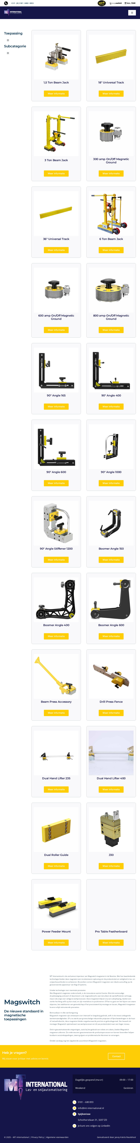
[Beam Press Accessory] (56, 655)
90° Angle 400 (111, 395)
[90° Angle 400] (111, 349)
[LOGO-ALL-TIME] (129, 3)
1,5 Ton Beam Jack (56, 82)
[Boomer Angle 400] (56, 579)
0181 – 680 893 (85, 1102)
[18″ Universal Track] (111, 36)
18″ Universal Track (111, 82)
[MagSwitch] (116, 3)
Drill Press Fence (111, 701)
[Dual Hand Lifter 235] (56, 732)
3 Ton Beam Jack (56, 160)
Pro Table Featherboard (111, 931)
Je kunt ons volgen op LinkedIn (94, 1125)
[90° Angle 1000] (111, 425)
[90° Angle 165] (56, 349)
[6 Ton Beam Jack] (111, 192)
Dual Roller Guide (56, 855)
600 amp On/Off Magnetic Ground (56, 317)
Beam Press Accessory (56, 701)
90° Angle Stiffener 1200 (56, 548)
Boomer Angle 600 (111, 625)
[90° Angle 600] (56, 425)
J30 (111, 855)
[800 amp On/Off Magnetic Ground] (111, 269)
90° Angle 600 (56, 472)
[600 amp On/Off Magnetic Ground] (56, 269)
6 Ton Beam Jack (111, 239)
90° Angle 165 (56, 395)
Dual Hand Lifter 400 (111, 778)
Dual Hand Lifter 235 (56, 778)
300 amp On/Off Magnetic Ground (111, 160)
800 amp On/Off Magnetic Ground (111, 317)
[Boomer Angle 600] (111, 579)
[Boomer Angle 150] (111, 502)
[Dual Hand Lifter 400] (111, 732)
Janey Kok (119, 1137)
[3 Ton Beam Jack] (56, 112)
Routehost (131, 1137)
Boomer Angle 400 (56, 625)
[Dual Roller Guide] (56, 808)
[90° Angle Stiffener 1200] (56, 502)
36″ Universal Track (56, 239)
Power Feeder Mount (56, 931)
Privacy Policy (37, 1137)
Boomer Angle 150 (111, 548)
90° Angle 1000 (111, 472)
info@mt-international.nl (91, 1108)
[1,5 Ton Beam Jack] (56, 36)
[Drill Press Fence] (111, 655)
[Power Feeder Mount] (56, 885)
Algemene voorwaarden (57, 1137)
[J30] (111, 808)
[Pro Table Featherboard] (111, 885)
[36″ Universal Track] (56, 192)
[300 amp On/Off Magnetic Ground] (111, 112)
